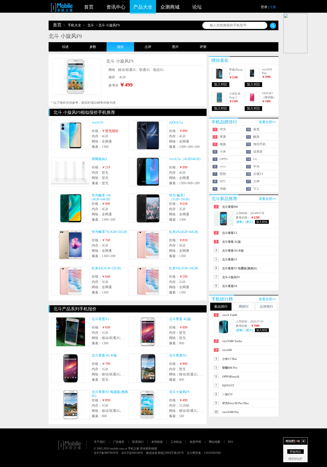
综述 (65, 47)
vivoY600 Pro (230, 412)
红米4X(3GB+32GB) (106, 268)
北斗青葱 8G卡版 (104, 355)
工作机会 (176, 442)
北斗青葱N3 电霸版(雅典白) (239, 268)
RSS (230, 442)
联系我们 (138, 442)
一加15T (227, 394)
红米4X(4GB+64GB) (183, 232)
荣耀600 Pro (229, 367)
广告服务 (118, 442)
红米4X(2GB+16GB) (183, 268)
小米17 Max (229, 359)
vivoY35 (97, 122)
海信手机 (259, 144)
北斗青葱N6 (229, 286)
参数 (93, 47)
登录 (264, 7)
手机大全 (74, 25)
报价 (120, 47)
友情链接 (157, 442)
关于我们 (99, 442)
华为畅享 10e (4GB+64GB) (101, 197)
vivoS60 (227, 350)
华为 (223, 129)
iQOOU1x (176, 122)
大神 (256, 181)
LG (255, 159)
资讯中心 (115, 7)
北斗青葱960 (230, 206)
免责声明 (195, 442)
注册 (272, 7)
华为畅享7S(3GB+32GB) (109, 232)
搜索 (273, 26)
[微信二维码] (295, 33)
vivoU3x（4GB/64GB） (186, 159)
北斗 (90, 25)
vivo (223, 166)
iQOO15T (228, 385)
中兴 (256, 166)
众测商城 (170, 7)
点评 (148, 47)
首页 (89, 7)
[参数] (239, 222)
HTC (223, 181)
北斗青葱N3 (177, 355)
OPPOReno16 (230, 376)
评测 (203, 47)
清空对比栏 (295, 459)
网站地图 (214, 442)
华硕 (223, 188)
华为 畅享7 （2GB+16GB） (180, 197)
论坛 (197, 7)
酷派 (256, 136)
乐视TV (258, 174)
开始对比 (295, 451)
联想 (223, 174)
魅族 (223, 144)
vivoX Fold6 (229, 315)
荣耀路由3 (99, 159)
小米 (223, 151)
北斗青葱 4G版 (180, 319)
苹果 (223, 136)
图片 (175, 47)
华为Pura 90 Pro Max (235, 403)
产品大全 (142, 7)
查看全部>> (267, 122)
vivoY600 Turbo (232, 341)
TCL (256, 188)
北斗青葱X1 (100, 319)
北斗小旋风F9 (179, 392)
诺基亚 (258, 151)
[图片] (249, 222)
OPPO (223, 159)
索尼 (256, 129)
